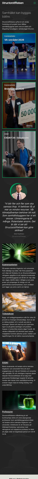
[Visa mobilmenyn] (35, 3)
